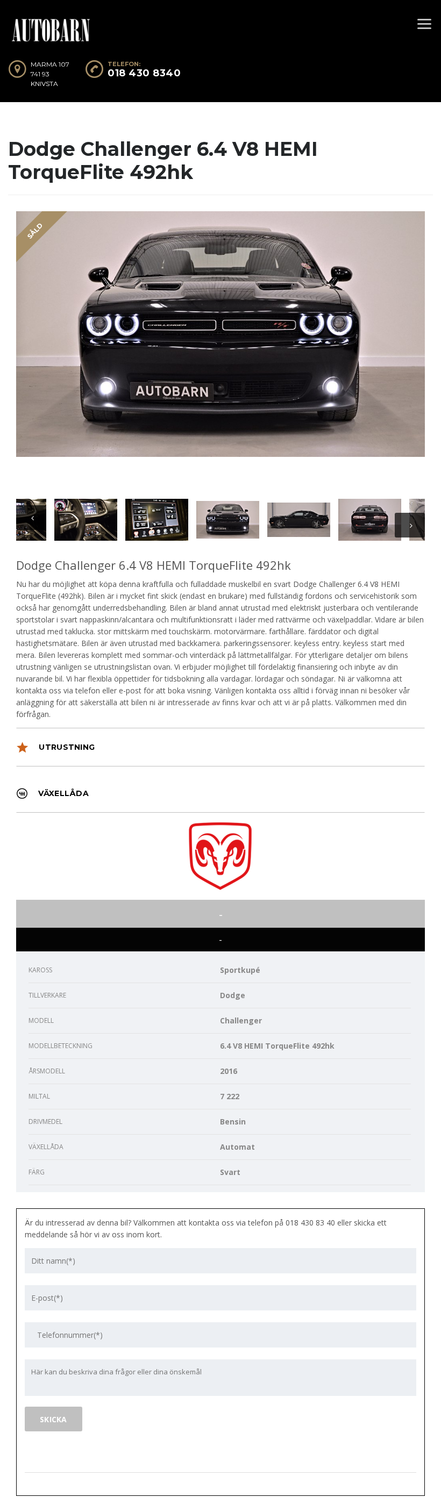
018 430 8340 (144, 73)
